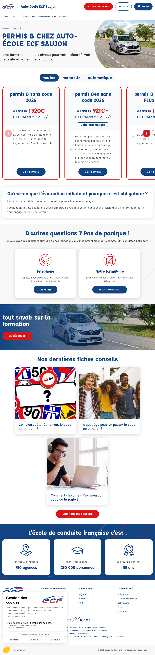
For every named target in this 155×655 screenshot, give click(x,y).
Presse (121, 607)
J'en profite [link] (31, 171)
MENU (145, 6)
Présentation (124, 594)
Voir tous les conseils (77, 513)
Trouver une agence (127, 598)
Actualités (122, 611)
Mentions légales (18, 649)
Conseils (83, 598)
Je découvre (17, 335)
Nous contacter (98, 6)
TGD (81, 603)
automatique (100, 77)
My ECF (82, 594)
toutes (49, 77)
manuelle (72, 77)
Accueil (5, 28)
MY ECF (123, 6)
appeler (45, 289)
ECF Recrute (123, 603)
